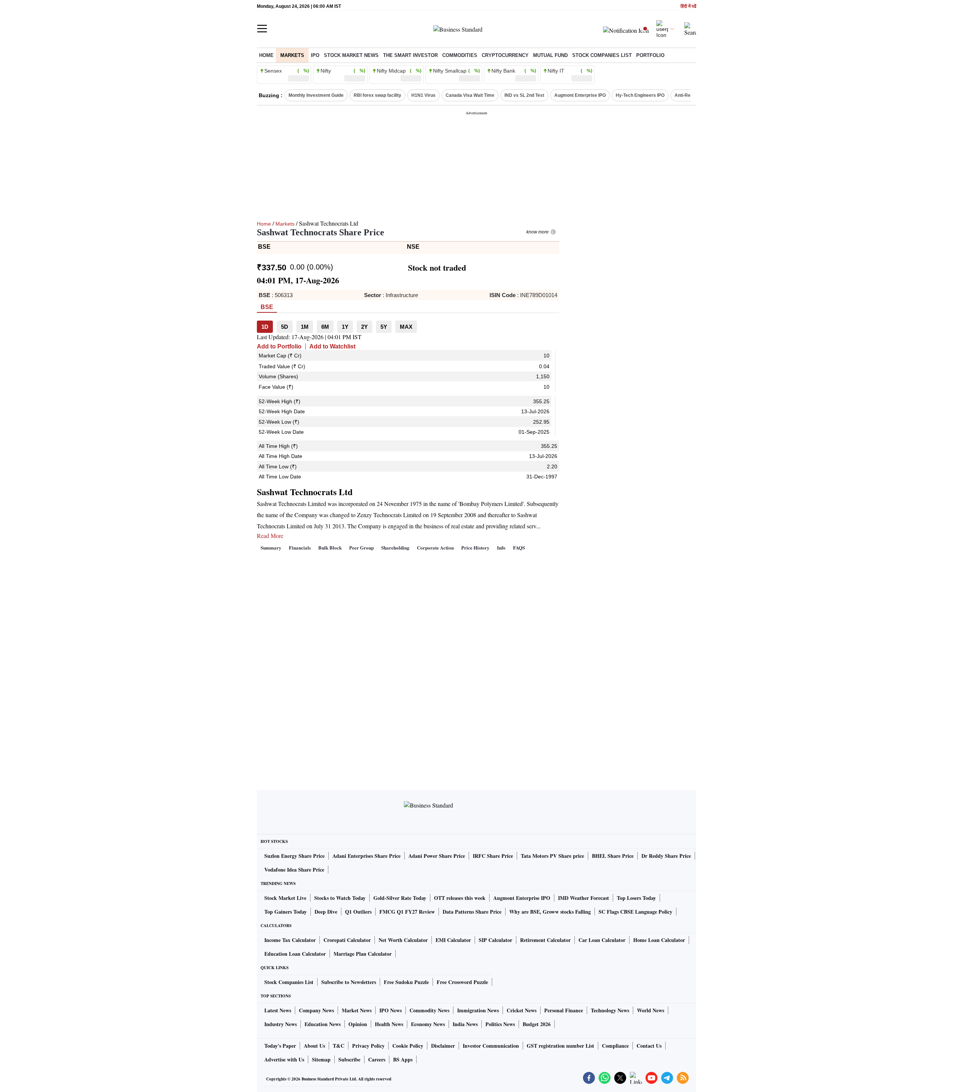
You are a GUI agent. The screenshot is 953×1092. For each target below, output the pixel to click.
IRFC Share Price (493, 856)
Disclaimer (443, 1046)
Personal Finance (563, 1010)
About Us (314, 1046)
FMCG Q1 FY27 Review (407, 912)
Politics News (500, 1024)
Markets (292, 55)
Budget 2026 (537, 1024)
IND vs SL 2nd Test (524, 95)
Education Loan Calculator (295, 954)
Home (266, 55)
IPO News (390, 1010)
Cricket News (521, 1010)
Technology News (610, 1010)
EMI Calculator (453, 940)
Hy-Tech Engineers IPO (640, 95)
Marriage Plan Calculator (363, 954)
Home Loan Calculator (659, 940)
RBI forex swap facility (377, 95)
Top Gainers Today (285, 912)
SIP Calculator (495, 940)
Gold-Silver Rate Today (399, 898)
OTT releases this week (459, 898)
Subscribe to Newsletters (348, 982)
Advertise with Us (284, 1059)
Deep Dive (326, 912)
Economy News (428, 1024)
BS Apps (402, 1059)
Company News (316, 1010)
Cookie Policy (407, 1046)
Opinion (357, 1024)
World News (650, 1010)
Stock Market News (351, 55)
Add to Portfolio (279, 346)
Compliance (615, 1046)
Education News (323, 1024)
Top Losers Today (636, 898)
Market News (357, 1010)
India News (465, 1024)
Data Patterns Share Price (472, 912)
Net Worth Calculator (403, 940)
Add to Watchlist (332, 346)
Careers (376, 1059)
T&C (338, 1046)
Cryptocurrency (505, 55)
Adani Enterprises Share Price (366, 856)
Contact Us (649, 1046)
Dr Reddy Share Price (666, 856)
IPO (315, 55)
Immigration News (478, 1010)
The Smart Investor (410, 55)
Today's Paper (280, 1046)
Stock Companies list (602, 55)
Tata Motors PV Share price (552, 856)
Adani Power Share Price (436, 856)
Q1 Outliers (358, 912)
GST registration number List (560, 1046)
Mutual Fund (550, 55)
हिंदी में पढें (688, 6)
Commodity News (429, 1010)
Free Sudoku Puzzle (406, 982)
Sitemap (321, 1059)
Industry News (280, 1024)
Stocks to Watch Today (340, 898)
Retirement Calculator (545, 940)
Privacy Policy (368, 1046)
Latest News (277, 1010)
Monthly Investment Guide (316, 95)
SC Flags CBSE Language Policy (635, 912)
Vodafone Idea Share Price (294, 869)
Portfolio (650, 55)
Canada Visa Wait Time (470, 95)
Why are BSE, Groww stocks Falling (550, 912)
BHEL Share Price (613, 856)
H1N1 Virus (423, 95)
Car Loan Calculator (602, 940)
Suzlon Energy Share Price (294, 856)
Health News (389, 1024)
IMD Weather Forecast (583, 898)
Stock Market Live (285, 898)
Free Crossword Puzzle (462, 982)
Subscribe (349, 1059)
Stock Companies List (288, 982)
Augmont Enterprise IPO (580, 95)
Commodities (459, 55)
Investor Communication (491, 1046)
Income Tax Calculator (290, 940)
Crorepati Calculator (347, 940)
